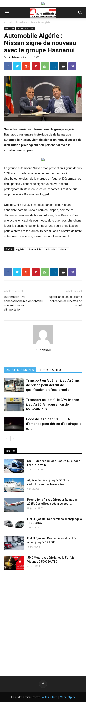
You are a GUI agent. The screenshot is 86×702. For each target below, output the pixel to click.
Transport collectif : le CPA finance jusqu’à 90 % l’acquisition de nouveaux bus (52, 404)
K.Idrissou (14, 57)
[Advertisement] (43, 619)
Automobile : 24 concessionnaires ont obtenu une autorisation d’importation (23, 303)
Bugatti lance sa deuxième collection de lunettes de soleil (65, 301)
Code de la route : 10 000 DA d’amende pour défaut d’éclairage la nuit (53, 423)
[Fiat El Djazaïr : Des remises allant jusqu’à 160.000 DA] (14, 524)
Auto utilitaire (49, 697)
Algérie (20, 249)
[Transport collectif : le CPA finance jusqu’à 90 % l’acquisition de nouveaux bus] (14, 404)
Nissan (63, 249)
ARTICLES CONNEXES (20, 370)
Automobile (35, 249)
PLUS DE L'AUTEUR (51, 370)
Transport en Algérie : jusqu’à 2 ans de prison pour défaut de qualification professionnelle (53, 385)
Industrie (50, 249)
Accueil (8, 22)
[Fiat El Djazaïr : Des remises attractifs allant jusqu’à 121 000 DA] (14, 543)
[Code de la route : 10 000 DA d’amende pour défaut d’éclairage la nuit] (14, 424)
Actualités (21, 22)
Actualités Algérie (40, 22)
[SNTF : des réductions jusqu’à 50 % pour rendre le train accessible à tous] (14, 466)
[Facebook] (43, 684)
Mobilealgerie (68, 697)
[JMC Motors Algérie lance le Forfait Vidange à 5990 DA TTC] (14, 563)
